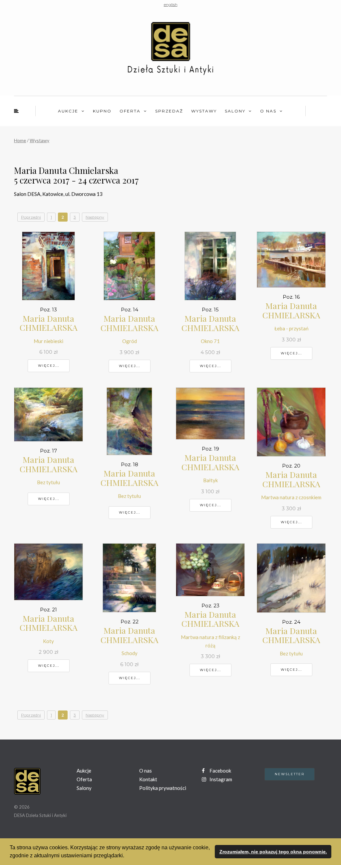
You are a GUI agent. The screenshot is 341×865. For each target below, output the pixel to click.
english (170, 4)
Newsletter (289, 774)
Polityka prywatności (162, 788)
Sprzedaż (169, 110)
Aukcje (68, 110)
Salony (235, 110)
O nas (268, 110)
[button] (127, 856)
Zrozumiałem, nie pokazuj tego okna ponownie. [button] (273, 851)
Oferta (130, 110)
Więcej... (48, 365)
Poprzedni (31, 217)
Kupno (102, 110)
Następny (95, 217)
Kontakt (148, 779)
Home (20, 140)
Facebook (219, 771)
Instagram (220, 779)
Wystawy (204, 110)
